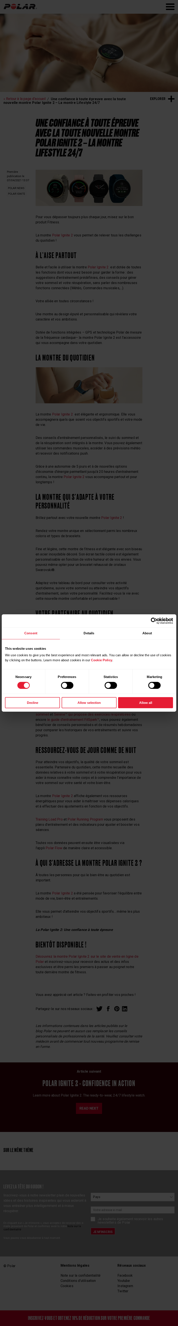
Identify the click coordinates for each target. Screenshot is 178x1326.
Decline (32, 703)
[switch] (67, 685)
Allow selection (89, 703)
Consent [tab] (30, 633)
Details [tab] (89, 633)
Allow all (145, 703)
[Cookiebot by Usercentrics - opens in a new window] (154, 621)
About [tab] (147, 633)
